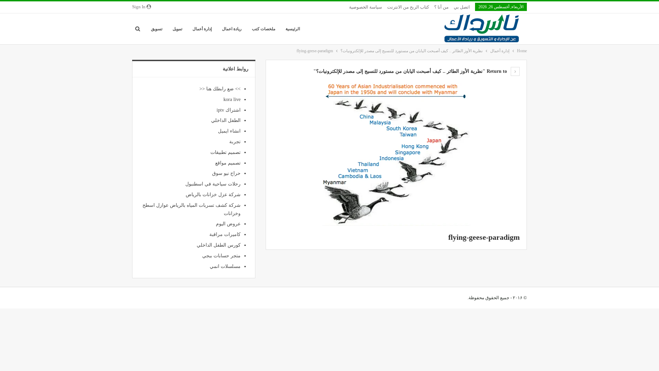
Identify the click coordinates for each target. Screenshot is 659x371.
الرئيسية (293, 28)
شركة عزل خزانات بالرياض (213, 194)
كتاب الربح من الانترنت (408, 7)
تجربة (235, 141)
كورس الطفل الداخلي (219, 245)
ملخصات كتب (263, 28)
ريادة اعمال (232, 28)
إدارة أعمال (202, 28)
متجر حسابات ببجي (221, 255)
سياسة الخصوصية (365, 7)
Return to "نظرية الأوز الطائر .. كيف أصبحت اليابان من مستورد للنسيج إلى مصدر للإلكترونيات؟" (410, 71)
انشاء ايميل (229, 131)
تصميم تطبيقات (225, 152)
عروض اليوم (228, 223)
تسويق (156, 28)
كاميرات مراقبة (225, 234)
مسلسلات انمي (225, 266)
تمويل (177, 28)
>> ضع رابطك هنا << (220, 88)
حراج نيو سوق (226, 173)
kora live (232, 99)
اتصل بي (462, 7)
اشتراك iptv (229, 110)
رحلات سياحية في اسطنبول (213, 184)
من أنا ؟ (441, 7)
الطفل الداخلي (226, 120)
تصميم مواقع (228, 163)
